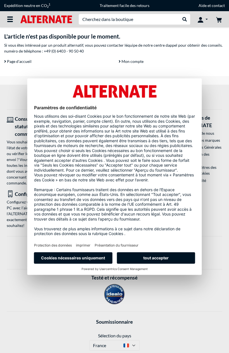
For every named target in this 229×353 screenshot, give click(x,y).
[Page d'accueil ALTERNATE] (46, 18)
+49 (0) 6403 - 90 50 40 (64, 51)
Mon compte (132, 61)
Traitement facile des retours (124, 5)
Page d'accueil (19, 61)
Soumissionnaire (114, 322)
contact (218, 5)
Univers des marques (202, 140)
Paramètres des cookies (203, 170)
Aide (203, 5)
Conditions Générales (202, 147)
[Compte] (203, 19)
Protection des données (196, 157)
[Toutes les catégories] (10, 19)
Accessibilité (195, 180)
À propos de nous (199, 133)
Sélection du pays (114, 335)
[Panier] (219, 19)
